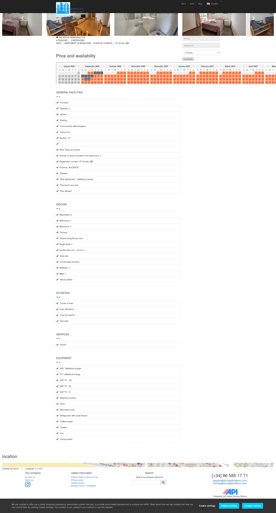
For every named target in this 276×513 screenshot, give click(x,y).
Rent (183, 3)
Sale (192, 3)
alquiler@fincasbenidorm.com (69, 8)
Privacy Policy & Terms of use (84, 477)
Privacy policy (77, 479)
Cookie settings (207, 505)
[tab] (117, 94)
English (214, 3)
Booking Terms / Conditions (83, 485)
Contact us (30, 477)
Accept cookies (252, 505)
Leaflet (270, 466)
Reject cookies (229, 505)
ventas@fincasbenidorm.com (69, 11)
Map (200, 3)
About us (29, 479)
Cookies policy (77, 482)
